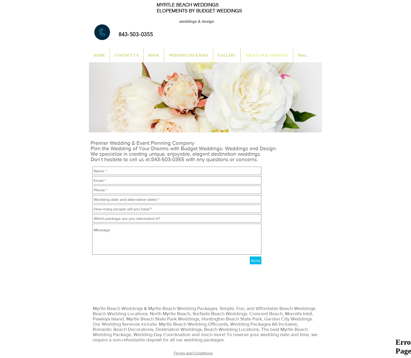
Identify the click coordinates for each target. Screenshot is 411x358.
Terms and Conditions (193, 353)
